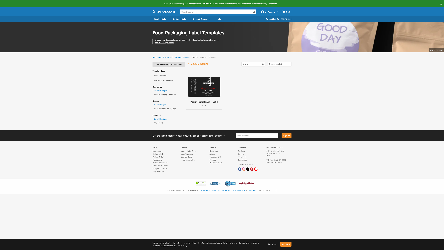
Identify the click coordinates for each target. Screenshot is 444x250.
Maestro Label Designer (190, 151)
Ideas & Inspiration (188, 160)
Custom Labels (179, 19)
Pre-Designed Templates (181, 57)
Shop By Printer (158, 171)
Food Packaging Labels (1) (165, 94)
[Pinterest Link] (252, 169)
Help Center (214, 151)
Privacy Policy (205, 190)
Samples (213, 160)
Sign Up (286, 135)
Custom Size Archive (160, 163)
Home (155, 57)
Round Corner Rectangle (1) (165, 109)
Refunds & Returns (216, 163)
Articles (212, 154)
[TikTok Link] (248, 169)
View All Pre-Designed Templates (168, 64)
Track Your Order (216, 157)
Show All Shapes (159, 105)
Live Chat (272, 19)
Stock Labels (157, 160)
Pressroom (242, 157)
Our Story (241, 151)
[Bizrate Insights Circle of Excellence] (235, 180)
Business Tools (186, 157)
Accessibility (252, 190)
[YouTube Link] (255, 169)
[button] (201, 183)
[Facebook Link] (240, 169)
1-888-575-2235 (285, 19)
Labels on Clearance (160, 165)
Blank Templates (160, 75)
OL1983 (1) (158, 123)
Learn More (272, 244)
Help (219, 19)
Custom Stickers (158, 157)
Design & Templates (201, 19)
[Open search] (254, 12)
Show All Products (160, 119)
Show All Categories (160, 90)
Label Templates (164, 57)
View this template (436, 50)
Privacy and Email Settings (221, 190)
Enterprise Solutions (160, 168)
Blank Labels (160, 19)
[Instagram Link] (244, 169)
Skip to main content (8, 2)
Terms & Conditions (238, 190)
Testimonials (242, 160)
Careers (241, 154)
